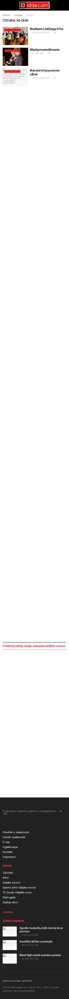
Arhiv (6, 877)
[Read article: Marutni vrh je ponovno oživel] (15, 77)
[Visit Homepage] (34, 5)
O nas (6, 842)
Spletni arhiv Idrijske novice (19, 887)
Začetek (8, 872)
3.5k (54, 32)
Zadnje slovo (10, 902)
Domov (6, 15)
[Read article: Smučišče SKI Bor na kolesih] (10, 945)
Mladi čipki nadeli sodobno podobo (40, 955)
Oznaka (18, 15)
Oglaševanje (10, 847)
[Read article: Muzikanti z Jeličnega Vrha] (15, 36)
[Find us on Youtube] (10, 821)
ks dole (29, 15)
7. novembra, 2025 (40, 32)
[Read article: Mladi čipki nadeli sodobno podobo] (10, 959)
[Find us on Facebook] (4, 821)
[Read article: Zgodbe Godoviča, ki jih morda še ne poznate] (10, 931)
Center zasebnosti (14, 837)
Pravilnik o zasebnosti (16, 832)
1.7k (54, 78)
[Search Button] (64, 5)
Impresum (9, 857)
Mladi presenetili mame (44, 49)
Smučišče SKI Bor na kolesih (35, 941)
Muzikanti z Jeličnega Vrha (46, 29)
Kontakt (8, 852)
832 (49, 53)
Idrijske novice (11, 882)
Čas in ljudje (12, 30)
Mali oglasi (9, 897)
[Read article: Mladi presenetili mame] (15, 57)
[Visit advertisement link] (34, 124)
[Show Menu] (4, 5)
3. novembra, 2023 (40, 78)
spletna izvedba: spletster (17, 980)
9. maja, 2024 (37, 53)
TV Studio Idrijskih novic (17, 892)
